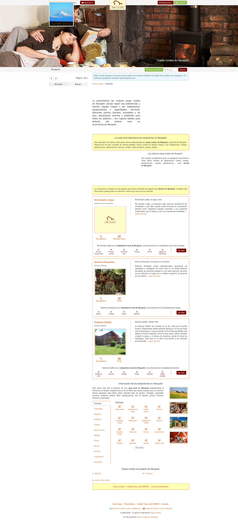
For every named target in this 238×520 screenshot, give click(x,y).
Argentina (88, 2)
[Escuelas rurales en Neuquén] (119, 429)
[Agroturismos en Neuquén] (159, 429)
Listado (59, 84)
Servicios (97, 414)
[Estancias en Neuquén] (133, 441)
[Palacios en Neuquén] (159, 418)
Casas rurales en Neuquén (147, 517)
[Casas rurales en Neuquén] (119, 407)
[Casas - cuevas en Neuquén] (133, 418)
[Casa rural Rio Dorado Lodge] (110, 219)
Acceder (180, 2)
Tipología (97, 403)
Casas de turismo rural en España (158, 508)
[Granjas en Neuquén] (146, 441)
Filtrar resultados (154, 69)
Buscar (182, 69)
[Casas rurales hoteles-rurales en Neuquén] (146, 407)
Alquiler (97, 435)
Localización (99, 456)
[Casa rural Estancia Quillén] (110, 342)
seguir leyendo (141, 213)
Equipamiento (99, 430)
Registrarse (166, 2)
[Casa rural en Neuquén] (133, 429)
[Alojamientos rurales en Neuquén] (146, 418)
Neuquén (55, 69)
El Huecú (148, 473)
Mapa (78, 84)
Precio (96, 440)
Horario (97, 446)
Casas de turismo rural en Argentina (125, 508)
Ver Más (181, 250)
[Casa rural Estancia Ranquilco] (110, 281)
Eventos (97, 451)
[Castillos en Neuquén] (159, 407)
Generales (98, 462)
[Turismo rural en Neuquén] (159, 441)
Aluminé (98, 473)
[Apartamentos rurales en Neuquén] (133, 407)
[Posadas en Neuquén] (119, 441)
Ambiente (97, 419)
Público (97, 424)
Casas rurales (97, 83)
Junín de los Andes (102, 480)
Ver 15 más (139, 447)
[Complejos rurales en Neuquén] (119, 418)
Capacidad (98, 408)
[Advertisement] (137, 93)
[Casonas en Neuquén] (146, 429)
